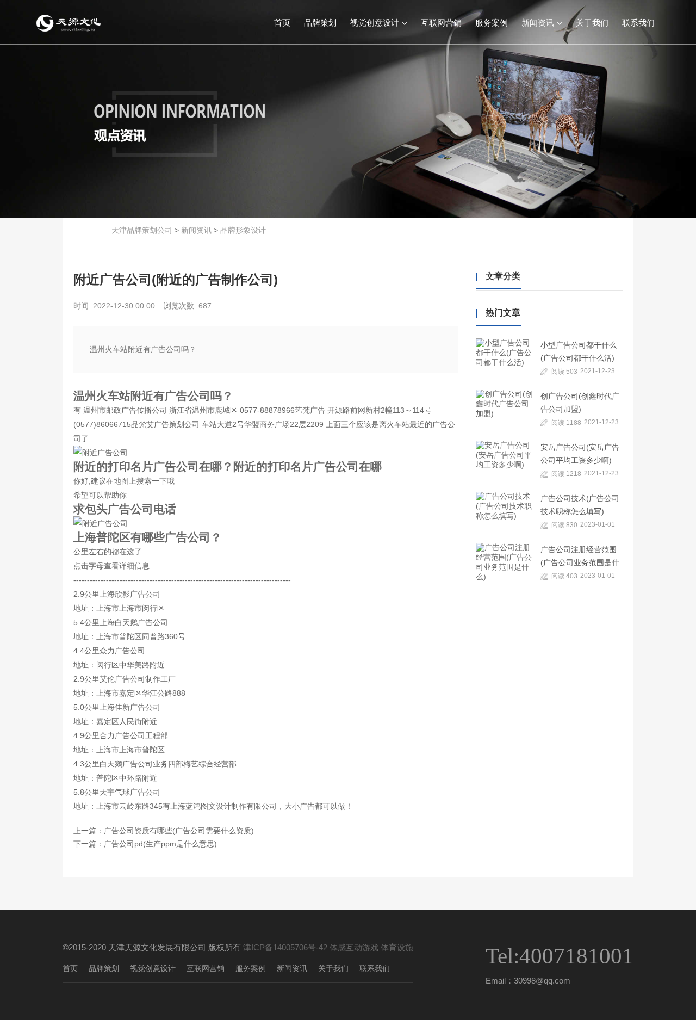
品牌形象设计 (243, 230)
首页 (282, 22)
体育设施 (397, 947)
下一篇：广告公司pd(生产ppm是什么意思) (145, 843)
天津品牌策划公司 (141, 230)
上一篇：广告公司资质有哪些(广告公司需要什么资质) (163, 830)
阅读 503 (564, 371)
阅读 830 (564, 525)
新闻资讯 (537, 22)
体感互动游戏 (354, 947)
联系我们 (638, 22)
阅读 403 (564, 576)
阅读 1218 (566, 474)
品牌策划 (320, 22)
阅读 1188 (566, 422)
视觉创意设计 (374, 22)
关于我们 (592, 22)
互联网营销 (441, 22)
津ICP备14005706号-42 (285, 947)
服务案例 (491, 22)
